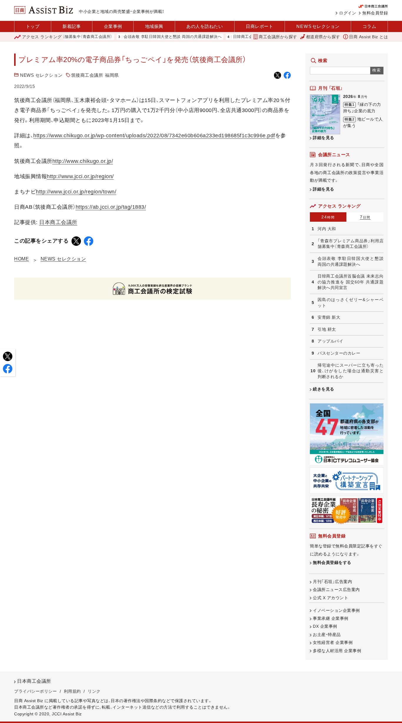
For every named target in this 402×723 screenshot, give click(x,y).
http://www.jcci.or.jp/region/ (80, 176)
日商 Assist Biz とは (368, 36)
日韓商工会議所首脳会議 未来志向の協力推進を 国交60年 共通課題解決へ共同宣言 (350, 282)
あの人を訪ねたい (204, 26)
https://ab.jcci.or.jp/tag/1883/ (111, 207)
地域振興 (154, 26)
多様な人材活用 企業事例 (337, 650)
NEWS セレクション (41, 75)
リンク (94, 691)
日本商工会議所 (58, 222)
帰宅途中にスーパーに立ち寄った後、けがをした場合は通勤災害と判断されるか (350, 371)
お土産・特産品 (327, 634)
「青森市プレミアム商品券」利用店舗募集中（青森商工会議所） (350, 243)
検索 (376, 70)
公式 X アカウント (330, 597)
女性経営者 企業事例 (333, 642)
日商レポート (259, 26)
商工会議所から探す (278, 36)
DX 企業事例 (325, 626)
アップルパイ (330, 341)
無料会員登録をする (332, 562)
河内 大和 (327, 228)
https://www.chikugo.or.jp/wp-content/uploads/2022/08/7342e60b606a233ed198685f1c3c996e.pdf (154, 135)
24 (328, 217)
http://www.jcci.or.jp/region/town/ (76, 192)
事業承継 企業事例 (330, 618)
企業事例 (113, 26)
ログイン (347, 13)
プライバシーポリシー (35, 691)
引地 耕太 (327, 329)
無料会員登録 (375, 13)
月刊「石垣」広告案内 (332, 581)
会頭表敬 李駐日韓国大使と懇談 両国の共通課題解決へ (161, 37)
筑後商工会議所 (87, 75)
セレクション (318, 26)
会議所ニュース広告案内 (336, 589)
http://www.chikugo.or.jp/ (82, 161)
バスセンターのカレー (339, 353)
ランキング (42, 36)
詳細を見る (323, 137)
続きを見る (323, 389)
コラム (369, 26)
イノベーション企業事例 (336, 610)
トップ (33, 26)
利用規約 (72, 691)
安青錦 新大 (329, 317)
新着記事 (71, 26)
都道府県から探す (323, 36)
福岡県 (112, 75)
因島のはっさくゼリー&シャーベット (350, 302)
